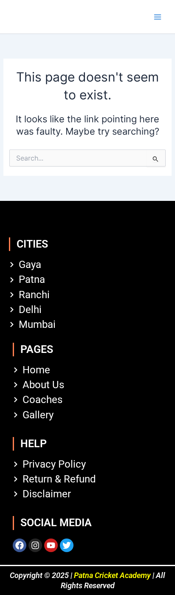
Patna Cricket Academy (112, 575)
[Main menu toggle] (158, 17)
